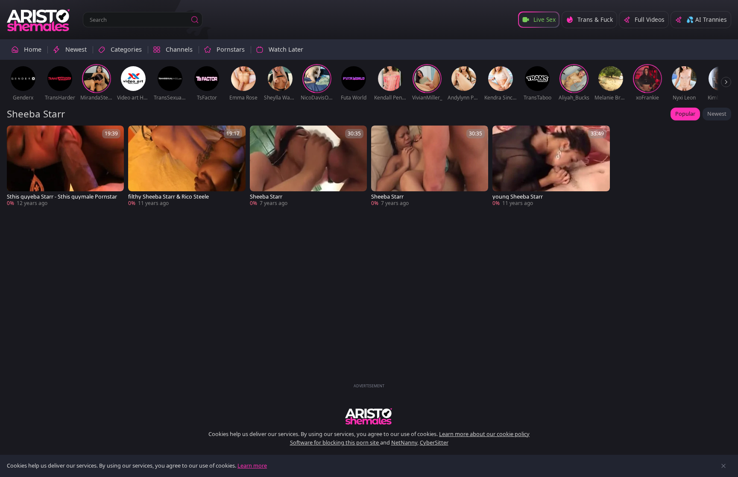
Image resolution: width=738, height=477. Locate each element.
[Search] (194, 19)
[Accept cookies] (723, 466)
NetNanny (404, 442)
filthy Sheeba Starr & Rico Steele (168, 196)
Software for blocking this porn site (335, 442)
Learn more (252, 465)
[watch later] (17, 136)
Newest (716, 113)
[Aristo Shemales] (39, 19)
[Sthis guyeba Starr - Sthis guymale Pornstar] (65, 166)
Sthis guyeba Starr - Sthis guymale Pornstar (62, 196)
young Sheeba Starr (517, 196)
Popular (685, 113)
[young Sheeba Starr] (550, 166)
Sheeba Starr (266, 196)
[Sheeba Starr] (308, 166)
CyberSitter (434, 442)
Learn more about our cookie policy (484, 434)
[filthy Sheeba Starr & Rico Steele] (186, 166)
